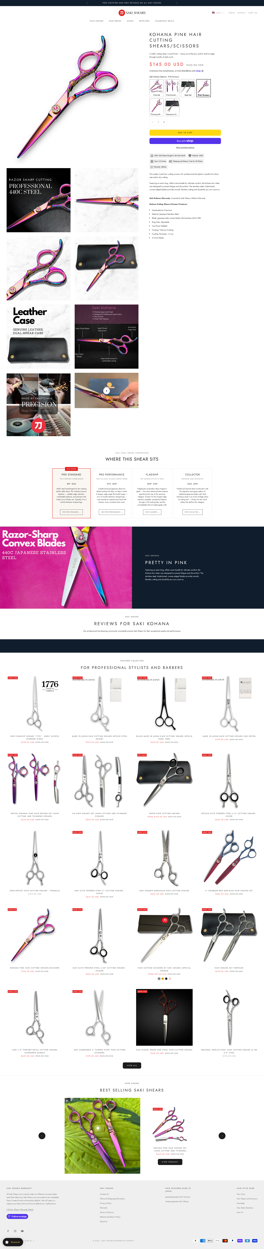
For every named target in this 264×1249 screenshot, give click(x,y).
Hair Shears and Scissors (247, 1198)
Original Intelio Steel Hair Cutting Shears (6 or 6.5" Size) (229, 1051)
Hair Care (241, 1194)
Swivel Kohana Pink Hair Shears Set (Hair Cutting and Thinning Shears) (35, 814)
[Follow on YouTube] (22, 1231)
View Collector (192, 512)
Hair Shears (97, 21)
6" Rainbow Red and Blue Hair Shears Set (229, 890)
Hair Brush (115, 21)
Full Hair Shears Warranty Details (20, 1209)
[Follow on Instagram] (15, 1231)
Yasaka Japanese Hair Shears (177, 1201)
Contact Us (104, 1194)
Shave (130, 21)
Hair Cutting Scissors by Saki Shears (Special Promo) (164, 969)
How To (240, 1212)
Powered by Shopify (124, 1241)
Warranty (103, 1207)
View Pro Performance (112, 512)
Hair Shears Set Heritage (229, 968)
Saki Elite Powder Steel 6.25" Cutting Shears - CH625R (99, 969)
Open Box (144, 21)
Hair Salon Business (245, 1207)
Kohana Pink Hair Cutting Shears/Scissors (35, 968)
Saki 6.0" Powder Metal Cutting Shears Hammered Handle (34, 1051)
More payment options (185, 147)
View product (170, 1162)
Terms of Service (107, 1212)
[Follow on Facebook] (8, 1231)
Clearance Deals (164, 21)
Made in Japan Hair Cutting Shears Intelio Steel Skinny (99, 737)
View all (132, 1065)
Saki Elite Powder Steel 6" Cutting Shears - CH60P (100, 892)
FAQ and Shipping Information (112, 1198)
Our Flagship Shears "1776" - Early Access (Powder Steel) (35, 737)
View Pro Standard (71, 512)
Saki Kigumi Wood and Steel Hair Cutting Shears (164, 1050)
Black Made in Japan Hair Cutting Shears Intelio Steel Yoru (164, 737)
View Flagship (152, 512)
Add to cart (185, 132)
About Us (103, 1221)
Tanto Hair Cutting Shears (164, 813)
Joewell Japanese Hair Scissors (177, 1196)
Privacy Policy (105, 1203)
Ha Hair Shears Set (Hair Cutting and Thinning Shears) (99, 814)
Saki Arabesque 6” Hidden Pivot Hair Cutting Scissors (100, 1051)
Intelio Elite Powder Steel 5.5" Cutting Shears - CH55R (229, 814)
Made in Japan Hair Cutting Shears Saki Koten (229, 736)
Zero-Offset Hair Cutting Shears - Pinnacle (35, 890)
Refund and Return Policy (110, 1216)
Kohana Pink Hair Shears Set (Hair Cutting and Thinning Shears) (170, 1149)
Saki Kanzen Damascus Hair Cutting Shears (164, 890)
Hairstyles (241, 1203)
